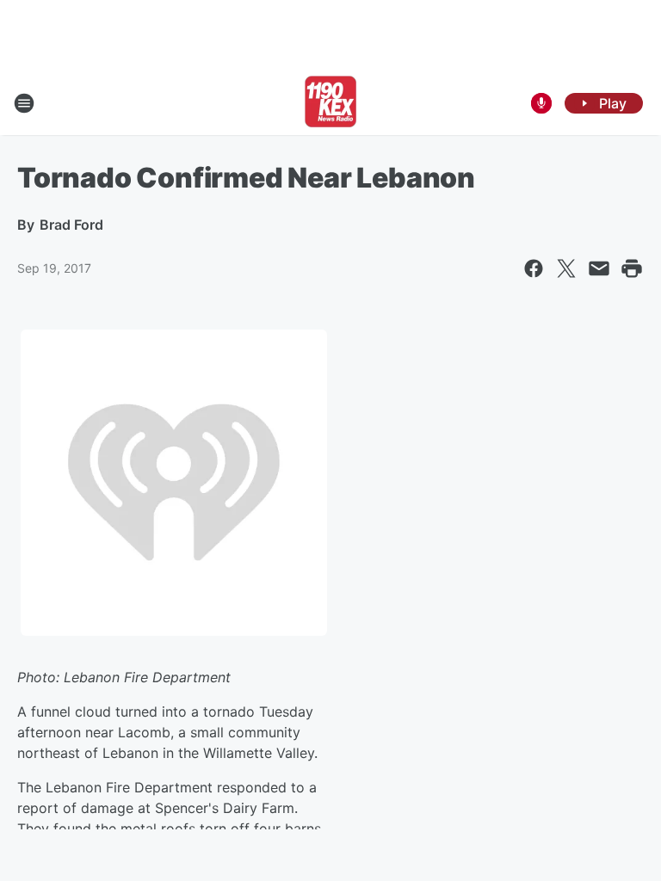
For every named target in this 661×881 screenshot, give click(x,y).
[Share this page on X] (566, 268)
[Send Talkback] (541, 103)
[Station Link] (330, 103)
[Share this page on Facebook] (534, 268)
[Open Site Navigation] (24, 103)
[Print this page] (632, 268)
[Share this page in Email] (599, 268)
